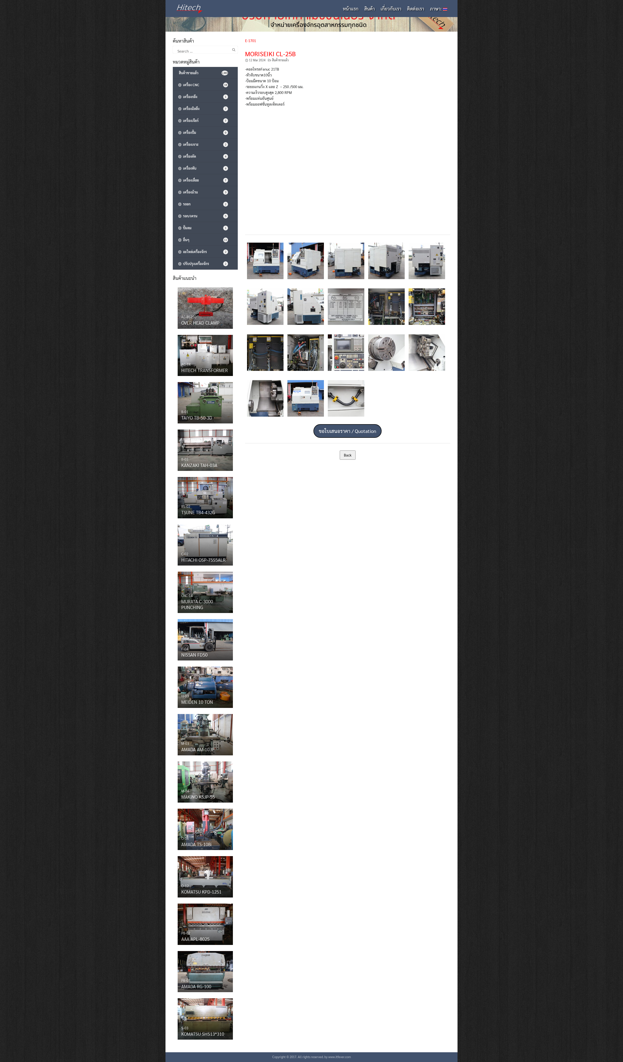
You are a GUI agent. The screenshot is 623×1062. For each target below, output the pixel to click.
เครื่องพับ (204, 168)
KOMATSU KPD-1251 (201, 892)
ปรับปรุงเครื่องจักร (204, 263)
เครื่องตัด (204, 156)
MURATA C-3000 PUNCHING (197, 604)
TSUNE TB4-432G (198, 512)
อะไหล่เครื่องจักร (204, 251)
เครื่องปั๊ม (204, 132)
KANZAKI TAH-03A (199, 465)
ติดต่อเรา (415, 8)
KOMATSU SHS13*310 (202, 1034)
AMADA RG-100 (196, 986)
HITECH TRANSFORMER (204, 370)
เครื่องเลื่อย (204, 180)
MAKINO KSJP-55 (198, 797)
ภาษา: (436, 8)
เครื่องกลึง (204, 96)
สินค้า (369, 8)
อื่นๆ (204, 240)
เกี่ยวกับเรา (391, 8)
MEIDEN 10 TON (197, 702)
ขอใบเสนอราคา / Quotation (347, 431)
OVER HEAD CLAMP (200, 323)
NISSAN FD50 (194, 655)
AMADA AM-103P (198, 749)
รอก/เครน (204, 216)
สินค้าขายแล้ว (280, 60)
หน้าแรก (350, 8)
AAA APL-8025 (195, 939)
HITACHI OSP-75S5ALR (203, 560)
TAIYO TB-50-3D (196, 418)
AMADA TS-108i (196, 844)
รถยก (204, 204)
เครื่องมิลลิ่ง (204, 108)
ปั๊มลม (204, 228)
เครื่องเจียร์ (204, 120)
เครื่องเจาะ (204, 144)
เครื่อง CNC (204, 84)
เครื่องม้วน (204, 192)
